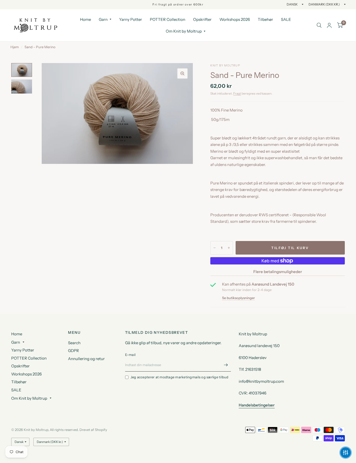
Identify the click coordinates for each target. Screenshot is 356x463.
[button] (345, 452)
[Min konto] (329, 25)
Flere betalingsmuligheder (277, 271)
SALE (286, 19)
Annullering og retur (86, 358)
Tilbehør (265, 19)
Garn (103, 19)
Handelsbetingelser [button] (257, 405)
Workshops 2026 (234, 19)
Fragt (237, 93)
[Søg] (319, 25)
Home (85, 19)
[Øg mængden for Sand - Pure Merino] (229, 247)
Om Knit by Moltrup (184, 31)
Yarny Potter (130, 19)
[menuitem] (85, 20)
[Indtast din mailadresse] (225, 365)
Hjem (14, 47)
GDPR (73, 350)
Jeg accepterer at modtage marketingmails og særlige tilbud (180, 377)
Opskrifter (202, 19)
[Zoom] (182, 73)
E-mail (130, 355)
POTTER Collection (167, 19)
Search (74, 342)
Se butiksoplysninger (238, 298)
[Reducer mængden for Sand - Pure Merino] (214, 247)
